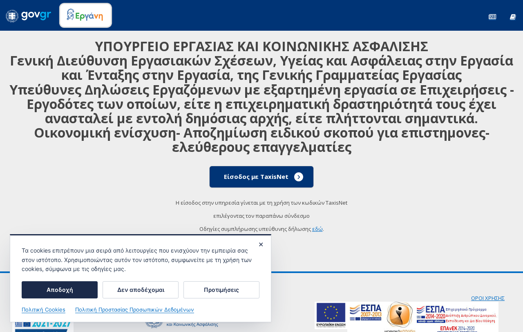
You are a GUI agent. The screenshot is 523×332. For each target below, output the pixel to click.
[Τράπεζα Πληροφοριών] (513, 16)
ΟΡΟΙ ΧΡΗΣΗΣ (488, 298)
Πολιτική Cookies (43, 309)
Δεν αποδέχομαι (140, 289)
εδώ (317, 229)
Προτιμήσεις (221, 289)
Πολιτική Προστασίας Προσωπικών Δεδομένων (134, 309)
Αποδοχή (60, 289)
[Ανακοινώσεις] (492, 16)
